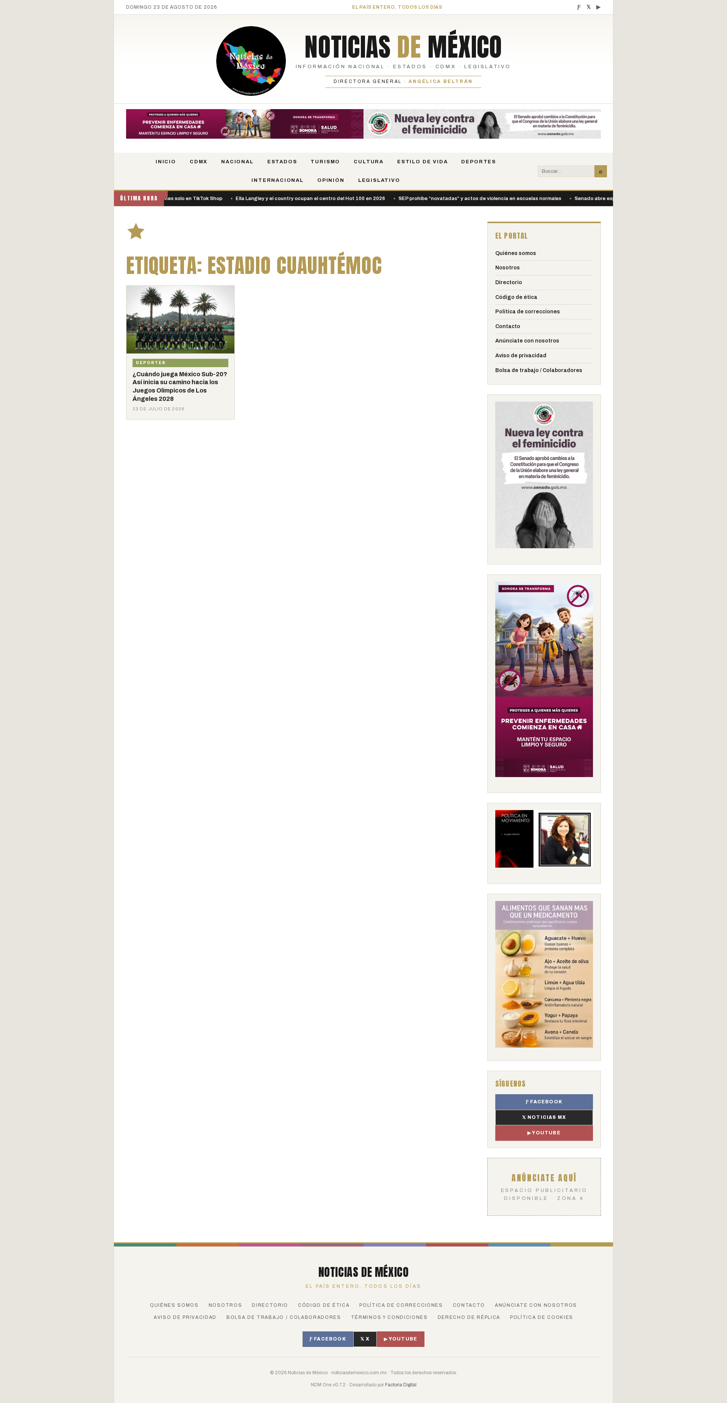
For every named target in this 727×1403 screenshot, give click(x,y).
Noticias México (403, 46)
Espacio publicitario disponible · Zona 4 (544, 1186)
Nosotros (507, 268)
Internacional (277, 180)
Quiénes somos (515, 253)
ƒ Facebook (544, 1101)
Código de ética (516, 297)
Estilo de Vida (422, 161)
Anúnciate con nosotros (527, 341)
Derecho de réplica (469, 1317)
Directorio (508, 282)
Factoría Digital (401, 1384)
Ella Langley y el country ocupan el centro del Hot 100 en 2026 (270, 198)
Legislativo (379, 180)
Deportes (478, 161)
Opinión (331, 180)
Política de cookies (541, 1317)
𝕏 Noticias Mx (544, 1117)
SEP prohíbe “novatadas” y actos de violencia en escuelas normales (439, 198)
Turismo (325, 161)
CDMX (198, 161)
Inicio (166, 161)
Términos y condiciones (389, 1317)
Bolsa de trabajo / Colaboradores (538, 370)
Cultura (369, 161)
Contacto (507, 326)
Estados (282, 161)
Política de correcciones (527, 311)
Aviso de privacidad (520, 355)
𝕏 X (365, 1339)
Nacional (237, 161)
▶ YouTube (544, 1133)
